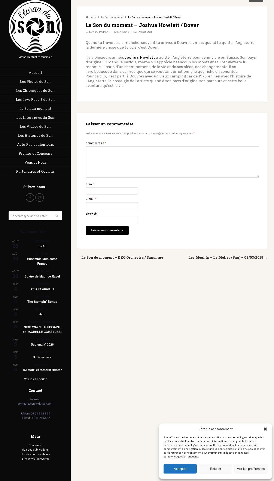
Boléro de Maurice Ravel (42, 276)
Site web (91, 213)
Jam (42, 314)
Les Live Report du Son (35, 99)
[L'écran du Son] (35, 52)
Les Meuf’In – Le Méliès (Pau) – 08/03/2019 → (228, 257)
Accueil (35, 72)
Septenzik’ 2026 (42, 344)
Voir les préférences (251, 469)
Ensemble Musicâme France (42, 261)
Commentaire (96, 143)
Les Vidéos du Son (35, 126)
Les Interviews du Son (35, 117)
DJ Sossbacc (42, 357)
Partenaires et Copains (35, 171)
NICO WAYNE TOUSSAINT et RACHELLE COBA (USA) (42, 329)
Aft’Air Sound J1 (42, 289)
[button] (265, 429)
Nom (90, 184)
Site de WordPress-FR (35, 458)
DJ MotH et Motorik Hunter (42, 370)
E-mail (91, 198)
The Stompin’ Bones (42, 301)
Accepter (180, 469)
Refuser (215, 469)
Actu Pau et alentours (35, 144)
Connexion (35, 445)
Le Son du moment (35, 108)
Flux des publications (35, 449)
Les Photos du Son (35, 81)
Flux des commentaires (35, 454)
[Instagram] (39, 197)
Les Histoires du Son (35, 135)
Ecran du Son (142, 31)
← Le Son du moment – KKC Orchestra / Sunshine (120, 257)
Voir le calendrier (35, 379)
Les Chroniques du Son (35, 90)
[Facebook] (30, 197)
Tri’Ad (42, 246)
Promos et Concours (35, 153)
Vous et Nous (35, 162)
